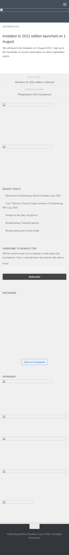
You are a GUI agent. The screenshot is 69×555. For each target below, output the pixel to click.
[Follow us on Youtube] (37, 545)
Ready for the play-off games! (22, 215)
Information (11, 26)
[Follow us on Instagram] (31, 545)
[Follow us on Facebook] (25, 545)
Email (5, 263)
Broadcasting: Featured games (22, 222)
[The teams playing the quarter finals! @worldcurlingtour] (53, 326)
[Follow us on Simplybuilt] (43, 545)
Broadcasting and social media (22, 230)
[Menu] (65, 4)
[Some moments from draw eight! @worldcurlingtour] (13, 346)
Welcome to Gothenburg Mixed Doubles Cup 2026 (33, 195)
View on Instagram (34, 362)
